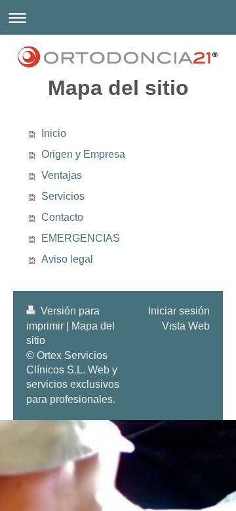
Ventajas (61, 175)
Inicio (53, 133)
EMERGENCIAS (80, 238)
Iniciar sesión (179, 310)
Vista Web (186, 325)
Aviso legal (67, 259)
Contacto (62, 217)
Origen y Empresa (83, 154)
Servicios (63, 196)
